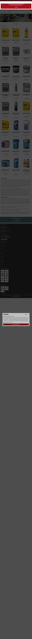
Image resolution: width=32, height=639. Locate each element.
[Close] (30, 2)
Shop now (16, 7)
